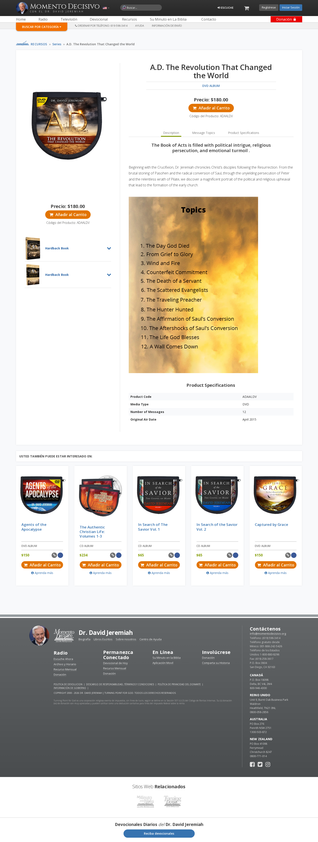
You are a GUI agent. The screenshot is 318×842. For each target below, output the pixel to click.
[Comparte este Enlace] (54, 555)
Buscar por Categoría (40, 27)
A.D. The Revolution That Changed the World (100, 44)
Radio (60, 652)
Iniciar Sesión (291, 7)
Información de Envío (167, 26)
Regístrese (269, 7)
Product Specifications (243, 133)
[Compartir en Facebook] (60, 555)
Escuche (226, 8)
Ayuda (139, 26)
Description (171, 133)
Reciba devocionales (159, 833)
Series (56, 44)
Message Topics (203, 133)
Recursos (39, 44)
